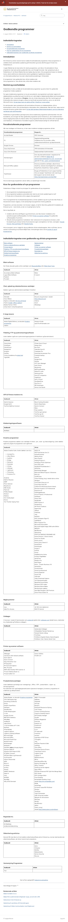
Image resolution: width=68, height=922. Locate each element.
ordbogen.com (45, 620)
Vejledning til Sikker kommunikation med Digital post (18, 906)
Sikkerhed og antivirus (41, 253)
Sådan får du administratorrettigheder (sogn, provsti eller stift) (21, 897)
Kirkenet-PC (17, 15)
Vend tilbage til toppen (10, 886)
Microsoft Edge (16, 224)
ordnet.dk (30, 620)
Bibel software (8, 243)
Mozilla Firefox (28, 224)
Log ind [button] (62, 918)
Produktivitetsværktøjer (41, 249)
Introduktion (10, 44)
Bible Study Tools (49, 266)
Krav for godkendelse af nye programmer (19, 50)
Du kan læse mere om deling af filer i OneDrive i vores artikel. (32, 102)
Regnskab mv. (38, 251)
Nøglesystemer (38, 243)
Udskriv (27, 34)
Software (24, 15)
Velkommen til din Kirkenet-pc (12, 900)
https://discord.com (40, 299)
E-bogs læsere (8, 247)
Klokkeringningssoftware (11, 253)
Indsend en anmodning (41, 880)
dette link (20, 355)
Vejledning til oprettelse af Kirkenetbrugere (16, 903)
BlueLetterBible (36, 266)
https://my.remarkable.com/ (47, 781)
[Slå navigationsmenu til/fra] (62, 9)
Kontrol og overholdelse (14, 46)
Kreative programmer (10, 255)
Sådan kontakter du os (10, 893)
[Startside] (10, 9)
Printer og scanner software (41, 216)
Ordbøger (37, 245)
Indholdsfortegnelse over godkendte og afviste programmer (24, 52)
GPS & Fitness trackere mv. (12, 251)
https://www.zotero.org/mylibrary (48, 809)
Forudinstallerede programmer (16, 48)
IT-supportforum (7, 15)
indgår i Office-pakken (15, 303)
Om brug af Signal (21, 301)
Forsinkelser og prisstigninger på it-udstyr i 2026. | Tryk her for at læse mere (33, 3)
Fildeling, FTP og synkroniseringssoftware (16, 249)
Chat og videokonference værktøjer (14, 245)
